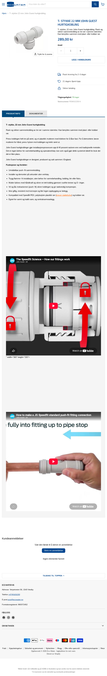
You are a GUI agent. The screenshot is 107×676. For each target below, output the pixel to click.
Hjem (4, 13)
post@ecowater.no (15, 600)
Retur (103, 648)
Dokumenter (36, 114)
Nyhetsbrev (50, 648)
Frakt (4, 648)
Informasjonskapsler (90, 648)
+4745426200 (14, 594)
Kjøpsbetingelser (15, 648)
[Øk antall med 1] (80, 50)
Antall (60, 45)
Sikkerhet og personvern (34, 648)
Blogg (59, 648)
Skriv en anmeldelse (53, 550)
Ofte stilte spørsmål (72, 648)
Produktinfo (13, 114)
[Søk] (95, 4)
